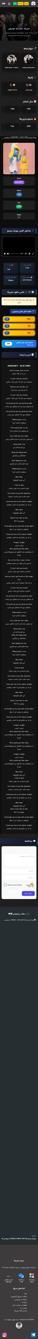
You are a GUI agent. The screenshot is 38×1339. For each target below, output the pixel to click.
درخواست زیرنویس (21, 1299)
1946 (12, 109)
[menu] (9, 3)
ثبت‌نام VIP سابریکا (20, 1311)
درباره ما (24, 1302)
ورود (26, 3)
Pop (12, 126)
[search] (3, 3)
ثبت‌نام (20, 3)
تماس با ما (23, 1308)
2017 (19, 206)
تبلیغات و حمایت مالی (20, 1305)
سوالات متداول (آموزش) (19, 1296)
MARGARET (19, 182)
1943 (29, 109)
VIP (15, 3)
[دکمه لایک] (14, 269)
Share (10, 280)
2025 (29, 126)
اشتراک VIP (7, 300)
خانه (25, 1293)
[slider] (13, 254)
